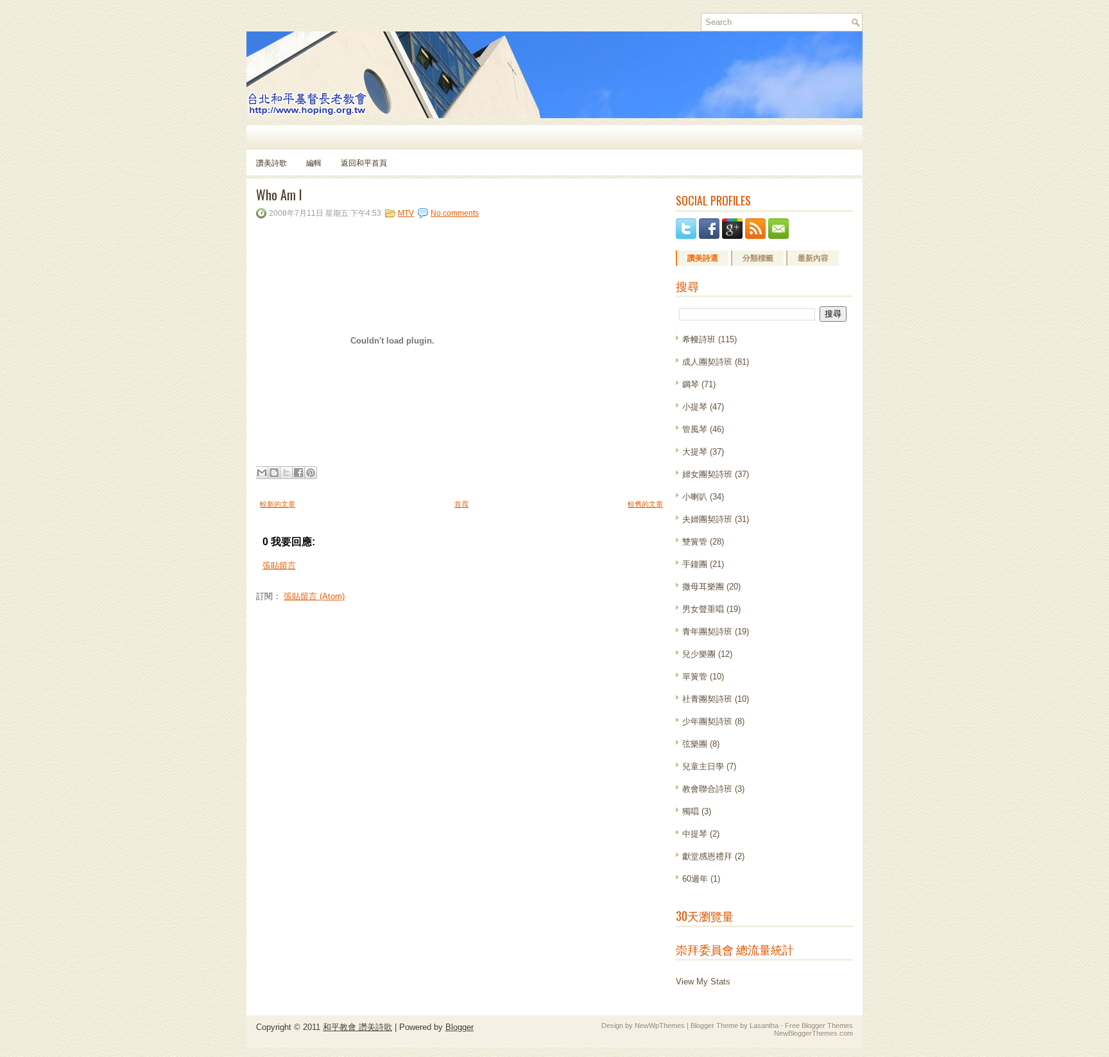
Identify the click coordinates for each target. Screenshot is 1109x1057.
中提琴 (694, 834)
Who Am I (279, 194)
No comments (455, 213)
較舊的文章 (645, 504)
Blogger (459, 1027)
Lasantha (764, 1025)
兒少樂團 (699, 654)
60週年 (695, 879)
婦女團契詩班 (707, 474)
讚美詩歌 (271, 162)
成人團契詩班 (707, 362)
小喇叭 (694, 497)
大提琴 (694, 452)
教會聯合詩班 (707, 789)
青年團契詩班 (707, 631)
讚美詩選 (702, 258)
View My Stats (703, 981)
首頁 (461, 504)
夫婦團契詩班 (707, 519)
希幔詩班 (699, 339)
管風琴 (694, 429)
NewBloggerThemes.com (813, 1033)
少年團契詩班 (707, 721)
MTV (406, 213)
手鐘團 (694, 564)
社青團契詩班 (707, 699)
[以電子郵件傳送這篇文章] (261, 472)
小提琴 (694, 407)
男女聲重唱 (703, 609)
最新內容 (813, 258)
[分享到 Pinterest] (310, 472)
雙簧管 (694, 541)
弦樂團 (694, 744)
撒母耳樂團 (703, 586)
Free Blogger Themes (819, 1025)
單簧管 (694, 676)
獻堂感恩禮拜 (707, 856)
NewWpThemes (660, 1025)
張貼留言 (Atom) (314, 596)
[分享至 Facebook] (298, 472)
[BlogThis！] (274, 472)
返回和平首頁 (364, 162)
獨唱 (690, 811)
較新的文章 (277, 504)
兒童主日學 (703, 766)
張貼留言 (279, 565)
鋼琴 (690, 384)
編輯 (314, 162)
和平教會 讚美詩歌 (357, 1027)
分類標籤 (758, 258)
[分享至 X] (286, 472)
